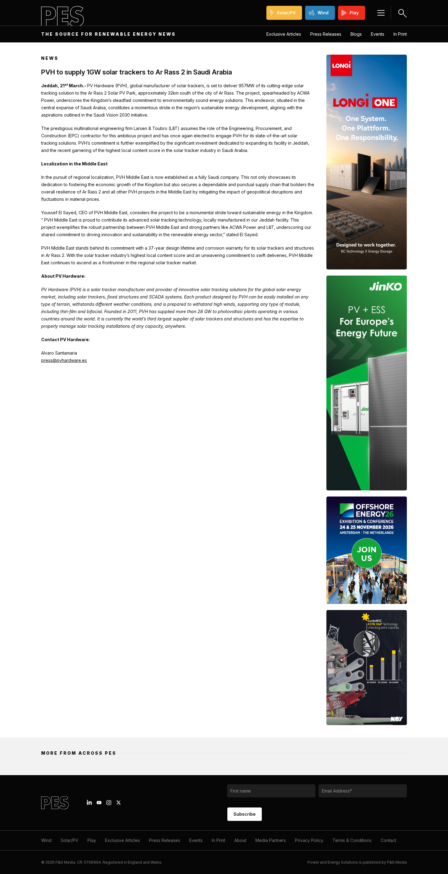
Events (377, 34)
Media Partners (270, 840)
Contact (388, 840)
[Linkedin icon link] (89, 802)
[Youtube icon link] (99, 802)
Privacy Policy (309, 840)
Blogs (356, 34)
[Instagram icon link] (108, 802)
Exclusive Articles (283, 34)
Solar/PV (286, 12)
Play (354, 12)
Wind (323, 12)
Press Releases (325, 34)
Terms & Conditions (352, 840)
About (240, 840)
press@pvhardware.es (64, 360)
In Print (400, 34)
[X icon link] (118, 802)
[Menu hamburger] (381, 12)
